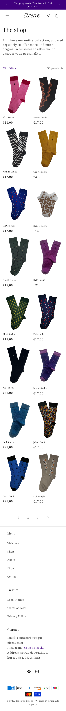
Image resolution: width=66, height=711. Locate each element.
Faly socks (39, 334)
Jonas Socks (9, 496)
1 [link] (18, 517)
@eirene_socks (33, 647)
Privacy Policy (16, 616)
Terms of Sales (16, 608)
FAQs (10, 568)
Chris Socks (9, 225)
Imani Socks (40, 388)
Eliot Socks (9, 334)
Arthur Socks (10, 171)
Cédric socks (40, 171)
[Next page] (48, 517)
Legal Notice (15, 599)
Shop (10, 551)
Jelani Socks (39, 442)
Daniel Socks (40, 225)
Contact (12, 576)
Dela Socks (39, 280)
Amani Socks (40, 117)
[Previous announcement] (7, 5)
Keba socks (39, 496)
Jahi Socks (8, 442)
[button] (7, 16)
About (11, 560)
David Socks (9, 280)
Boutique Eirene (24, 700)
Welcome (13, 543)
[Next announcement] (59, 5)
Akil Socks (8, 117)
